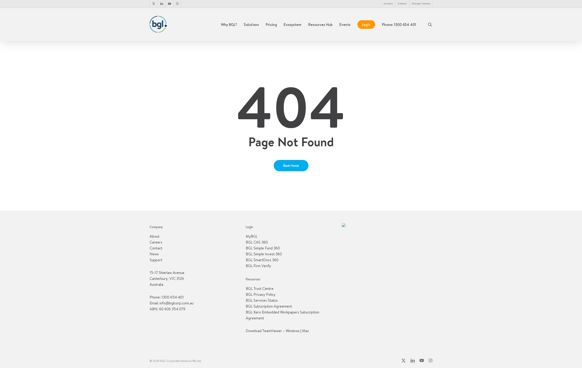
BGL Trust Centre (259, 288)
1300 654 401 (172, 297)
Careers (156, 242)
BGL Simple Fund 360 (263, 248)
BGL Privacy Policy (260, 294)
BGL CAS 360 (257, 242)
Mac (305, 330)
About (154, 236)
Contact (156, 248)
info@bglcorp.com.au (176, 303)
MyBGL (252, 236)
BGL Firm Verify (258, 265)
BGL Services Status (262, 300)
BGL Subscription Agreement (269, 306)
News (154, 253)
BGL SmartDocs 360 (262, 259)
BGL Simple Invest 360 (264, 253)
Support (156, 259)
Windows (293, 330)
